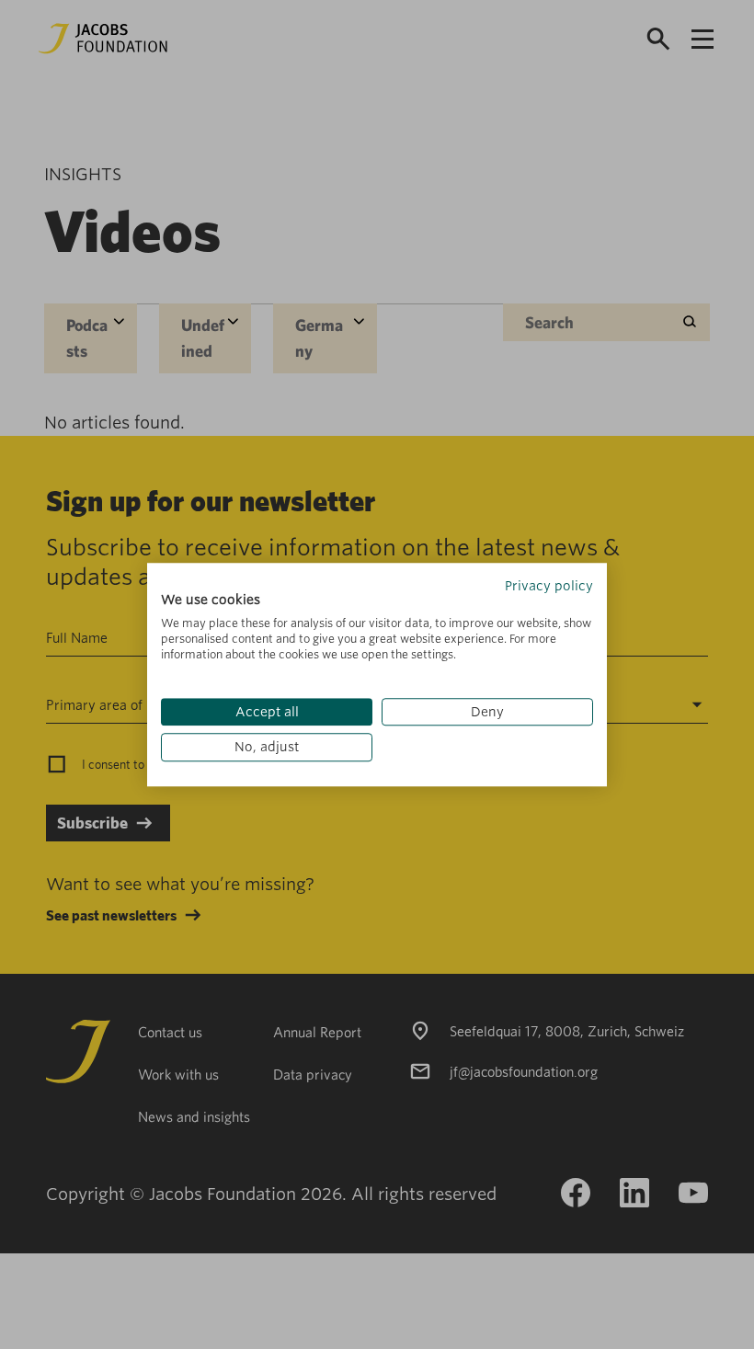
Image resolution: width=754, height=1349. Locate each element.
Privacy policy (549, 585)
